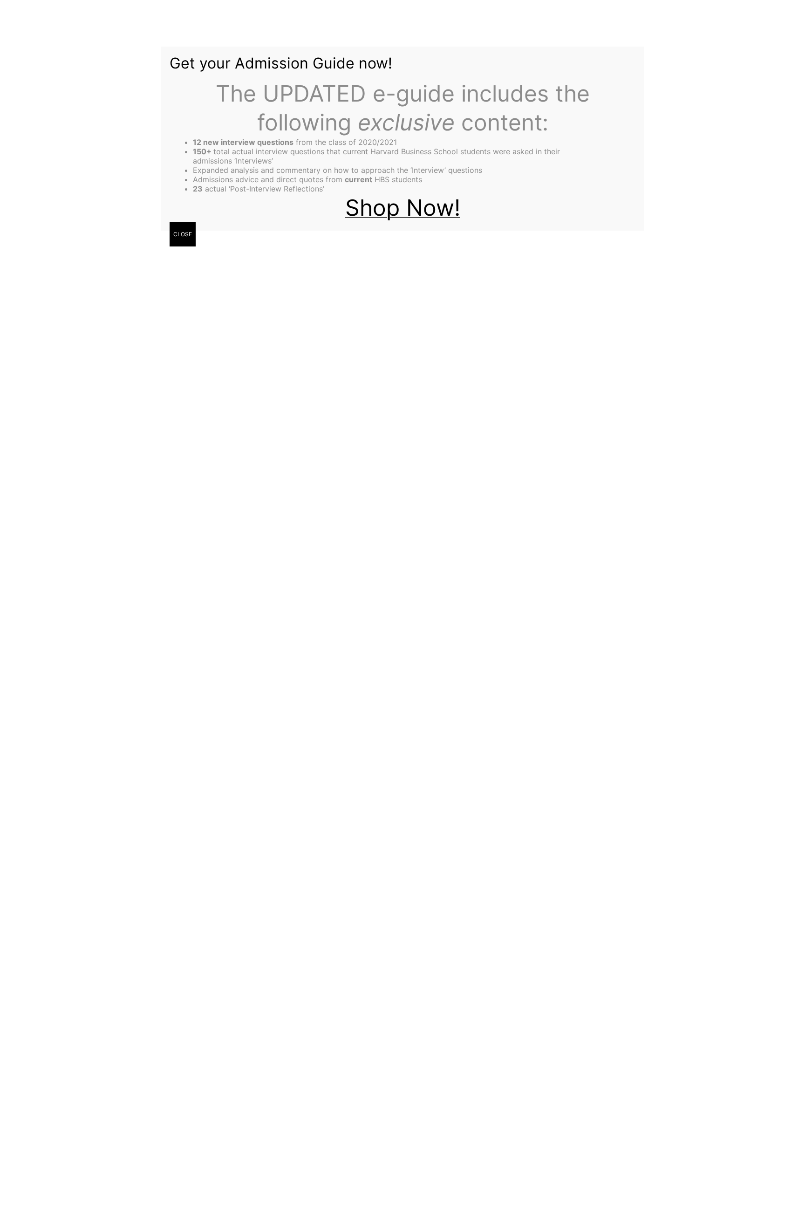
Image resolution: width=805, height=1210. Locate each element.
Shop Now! (402, 207)
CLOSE (182, 234)
